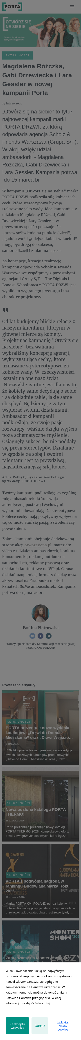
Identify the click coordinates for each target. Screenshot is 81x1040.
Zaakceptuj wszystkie (17, 1025)
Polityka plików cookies (62, 1025)
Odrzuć (40, 1026)
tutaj (47, 1003)
